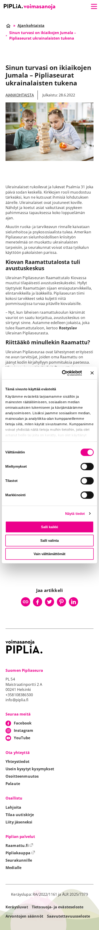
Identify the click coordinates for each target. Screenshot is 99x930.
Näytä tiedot (75, 514)
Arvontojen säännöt (24, 916)
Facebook (23, 723)
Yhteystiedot (17, 761)
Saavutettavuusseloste (68, 916)
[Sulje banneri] (92, 373)
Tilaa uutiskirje (20, 814)
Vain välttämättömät (49, 554)
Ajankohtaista (20, 95)
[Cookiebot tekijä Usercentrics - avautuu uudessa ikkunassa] (62, 373)
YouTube (22, 737)
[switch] (87, 466)
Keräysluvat (17, 907)
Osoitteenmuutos (22, 776)
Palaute (13, 783)
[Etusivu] (29, 7)
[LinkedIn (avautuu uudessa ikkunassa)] (73, 601)
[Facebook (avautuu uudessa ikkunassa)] (37, 601)
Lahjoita (13, 807)
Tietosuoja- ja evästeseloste (57, 907)
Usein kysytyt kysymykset (30, 768)
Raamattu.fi (19, 845)
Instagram (23, 730)
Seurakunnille (19, 860)
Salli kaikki (49, 527)
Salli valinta (49, 540)
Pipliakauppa (20, 852)
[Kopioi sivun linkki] (25, 601)
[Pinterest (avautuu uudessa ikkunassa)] (61, 601)
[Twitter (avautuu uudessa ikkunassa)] (49, 601)
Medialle (13, 867)
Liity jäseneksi (19, 822)
